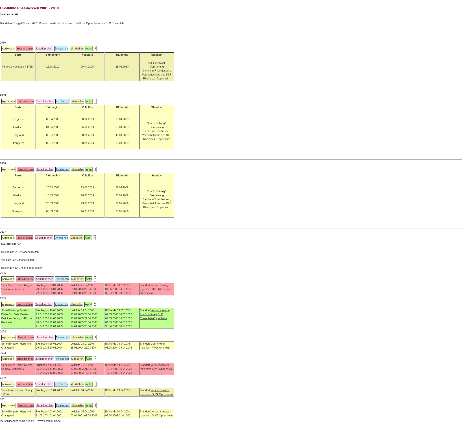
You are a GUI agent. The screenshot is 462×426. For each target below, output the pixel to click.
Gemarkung (158, 343)
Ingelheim (146, 289)
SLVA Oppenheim (162, 368)
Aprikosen (8, 48)
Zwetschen (61, 48)
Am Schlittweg (148, 314)
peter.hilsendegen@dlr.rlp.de (17, 420)
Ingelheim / (146, 347)
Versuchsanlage (160, 285)
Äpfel (89, 48)
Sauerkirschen (43, 48)
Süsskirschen (24, 48)
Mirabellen (77, 101)
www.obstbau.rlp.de (49, 420)
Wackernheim (161, 347)
